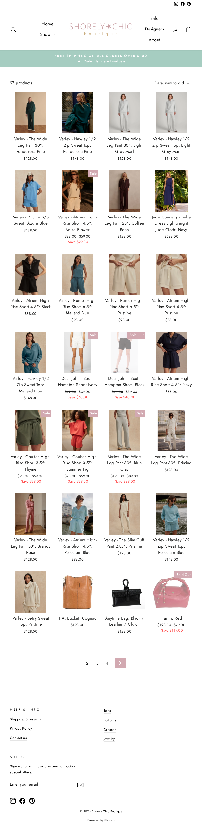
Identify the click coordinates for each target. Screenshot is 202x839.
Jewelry (109, 739)
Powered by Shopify (101, 820)
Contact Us (18, 737)
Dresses (110, 729)
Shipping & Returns (25, 719)
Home (47, 24)
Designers (154, 29)
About (154, 40)
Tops (107, 710)
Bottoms (110, 720)
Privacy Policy (21, 728)
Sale (154, 18)
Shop (45, 34)
